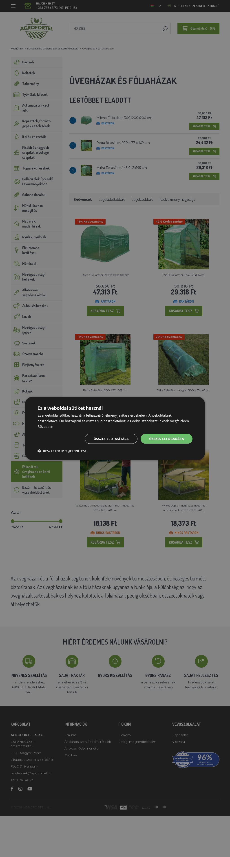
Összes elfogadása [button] (166, 438)
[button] (62, 450)
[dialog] (115, 428)
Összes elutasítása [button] (111, 438)
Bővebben (45, 426)
